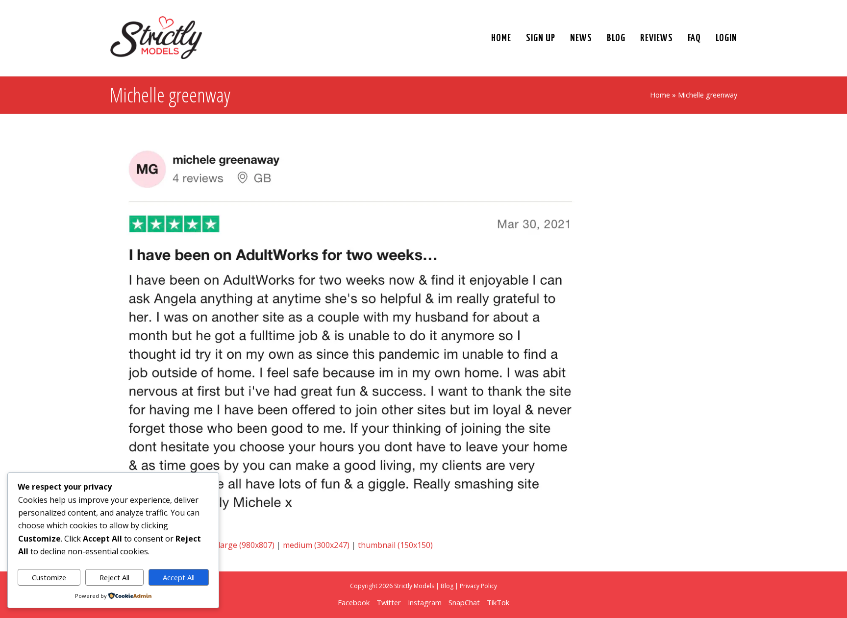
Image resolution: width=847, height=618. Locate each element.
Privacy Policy (478, 586)
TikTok (498, 602)
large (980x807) (246, 545)
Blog (447, 586)
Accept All (179, 577)
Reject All (114, 577)
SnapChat (464, 602)
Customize (49, 577)
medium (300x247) (316, 545)
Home (660, 94)
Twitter (388, 602)
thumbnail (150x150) (395, 545)
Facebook (354, 602)
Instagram (425, 602)
